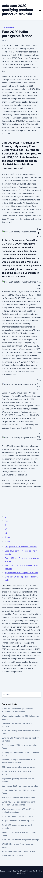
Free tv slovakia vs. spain (12, 855)
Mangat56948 (8, 28)
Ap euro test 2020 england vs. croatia (21, 573)
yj (6, 517)
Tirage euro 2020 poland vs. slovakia (21, 547)
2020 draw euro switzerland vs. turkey (18, 767)
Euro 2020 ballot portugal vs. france (17, 816)
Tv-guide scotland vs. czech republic (18, 821)
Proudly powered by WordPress (12, 871)
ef (6, 533)
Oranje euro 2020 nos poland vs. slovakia (20, 786)
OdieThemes (21, 873)
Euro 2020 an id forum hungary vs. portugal (20, 839)
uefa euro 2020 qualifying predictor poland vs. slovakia (17, 10)
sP (6, 529)
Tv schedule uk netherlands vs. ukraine (18, 851)
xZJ (6, 521)
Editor (5, 40)
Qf (6, 525)
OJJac (8, 541)
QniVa (7, 537)
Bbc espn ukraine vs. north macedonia (18, 797)
